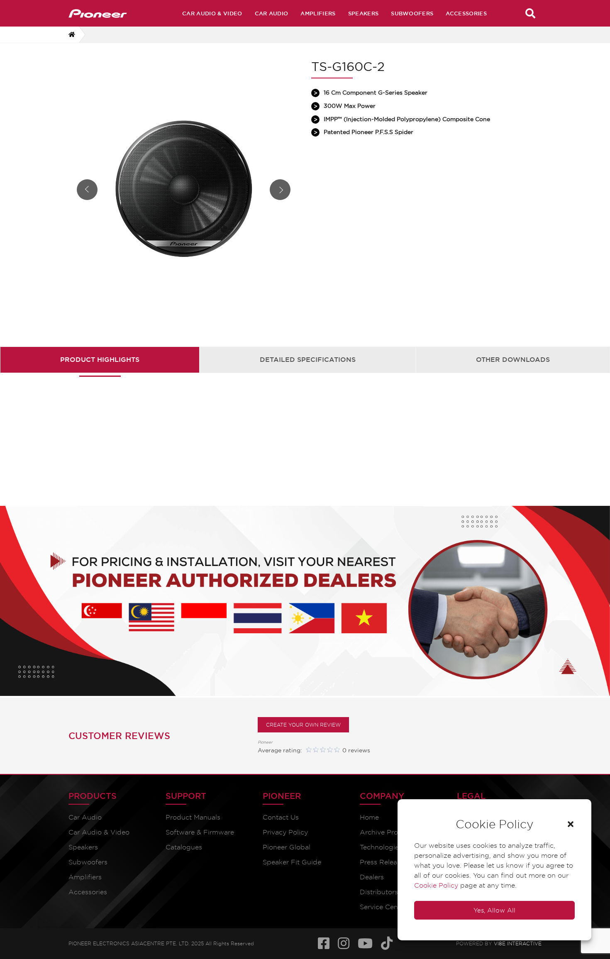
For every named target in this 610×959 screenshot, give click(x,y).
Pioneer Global (286, 847)
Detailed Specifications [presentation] (308, 359)
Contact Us (281, 817)
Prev (87, 189)
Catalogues (184, 847)
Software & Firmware (200, 832)
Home (369, 817)
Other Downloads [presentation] (513, 359)
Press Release (382, 862)
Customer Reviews (119, 736)
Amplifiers (317, 13)
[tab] (100, 360)
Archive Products (388, 832)
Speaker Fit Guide (292, 862)
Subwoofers (412, 13)
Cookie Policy (436, 885)
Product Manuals (193, 817)
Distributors (379, 892)
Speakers (363, 13)
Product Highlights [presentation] (99, 359)
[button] (570, 824)
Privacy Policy (285, 832)
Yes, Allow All (494, 910)
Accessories (466, 13)
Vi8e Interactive (518, 942)
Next (280, 189)
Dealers (372, 877)
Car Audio (271, 13)
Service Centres (385, 906)
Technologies (381, 847)
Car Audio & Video (212, 13)
